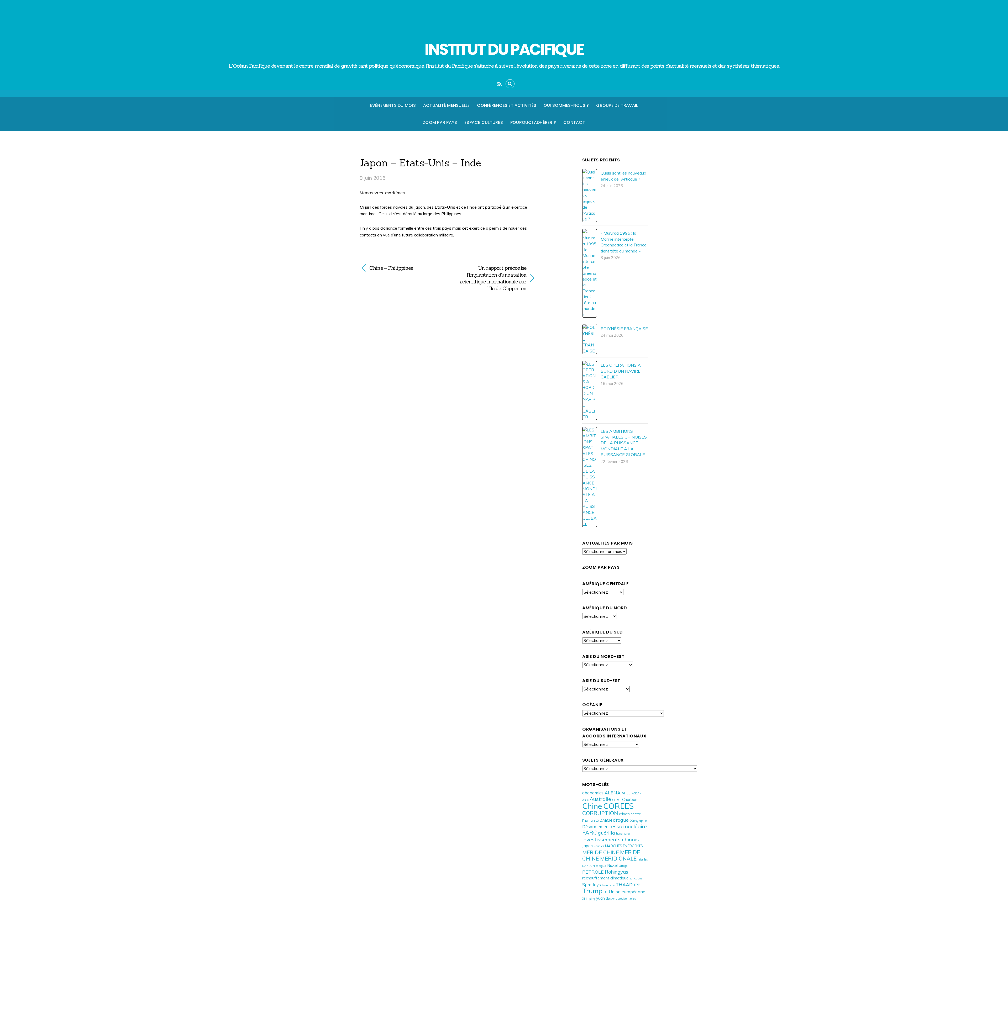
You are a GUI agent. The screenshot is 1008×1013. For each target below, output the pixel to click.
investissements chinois (610, 839)
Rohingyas (616, 872)
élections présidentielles (621, 898)
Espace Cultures (483, 122)
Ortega (623, 866)
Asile (585, 800)
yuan (600, 898)
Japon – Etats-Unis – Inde (420, 162)
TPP (637, 885)
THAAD (624, 884)
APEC (626, 793)
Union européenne (627, 891)
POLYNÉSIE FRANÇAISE (624, 328)
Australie (600, 799)
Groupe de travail (617, 105)
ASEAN (637, 793)
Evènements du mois (393, 105)
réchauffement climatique (605, 877)
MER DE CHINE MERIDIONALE (611, 855)
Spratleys (591, 884)
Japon (587, 845)
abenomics (592, 792)
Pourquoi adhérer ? (533, 122)
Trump (592, 891)
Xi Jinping (588, 898)
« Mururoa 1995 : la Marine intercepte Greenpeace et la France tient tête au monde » (624, 241)
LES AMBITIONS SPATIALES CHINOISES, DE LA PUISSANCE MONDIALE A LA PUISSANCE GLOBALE (624, 443)
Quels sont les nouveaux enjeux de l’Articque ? (623, 175)
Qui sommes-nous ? (566, 105)
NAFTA (587, 866)
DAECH (606, 820)
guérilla (606, 833)
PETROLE (593, 872)
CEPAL (616, 800)
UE (605, 892)
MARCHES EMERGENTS (624, 846)
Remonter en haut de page (504, 962)
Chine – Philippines (391, 268)
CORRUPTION (600, 813)
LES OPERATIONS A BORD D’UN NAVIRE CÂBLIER (621, 370)
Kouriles (599, 846)
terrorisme (608, 885)
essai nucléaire (629, 826)
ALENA (613, 792)
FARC (589, 832)
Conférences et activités (506, 105)
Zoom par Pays (440, 122)
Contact (574, 122)
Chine (592, 806)
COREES (618, 806)
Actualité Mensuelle (446, 105)
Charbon (629, 799)
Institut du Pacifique (501, 984)
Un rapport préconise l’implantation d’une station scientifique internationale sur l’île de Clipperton (489, 278)
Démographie (638, 820)
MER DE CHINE (600, 852)
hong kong (623, 833)
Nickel (612, 865)
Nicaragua (599, 866)
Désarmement (596, 826)
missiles (643, 859)
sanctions (636, 878)
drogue (621, 820)
